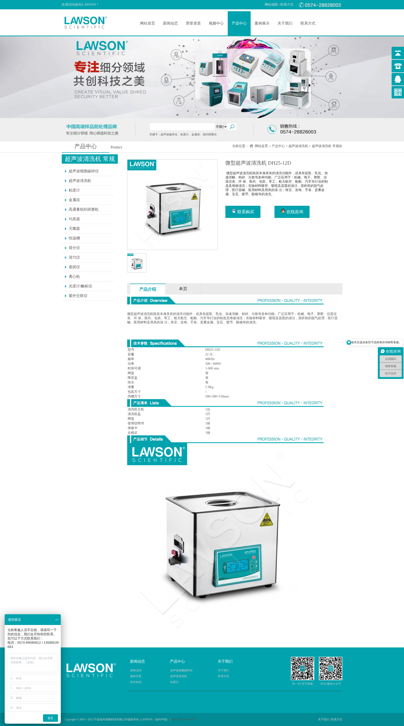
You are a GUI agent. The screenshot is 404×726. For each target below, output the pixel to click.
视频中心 (216, 23)
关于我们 (285, 23)
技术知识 (135, 682)
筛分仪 (74, 248)
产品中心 (239, 23)
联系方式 (286, 4)
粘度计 (74, 190)
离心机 (74, 276)
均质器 (74, 219)
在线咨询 (294, 211)
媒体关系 (135, 676)
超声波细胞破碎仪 (84, 171)
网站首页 (147, 23)
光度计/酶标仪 (80, 286)
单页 (183, 288)
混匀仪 (74, 257)
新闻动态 (170, 23)
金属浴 (74, 200)
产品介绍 (147, 289)
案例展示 (262, 23)
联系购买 (245, 211)
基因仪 (74, 267)
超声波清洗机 (298, 146)
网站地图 (271, 4)
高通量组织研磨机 (84, 209)
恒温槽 (74, 238)
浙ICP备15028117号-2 (184, 719)
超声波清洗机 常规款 (327, 146)
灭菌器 (74, 229)
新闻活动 (135, 670)
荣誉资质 (193, 23)
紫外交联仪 (78, 296)
